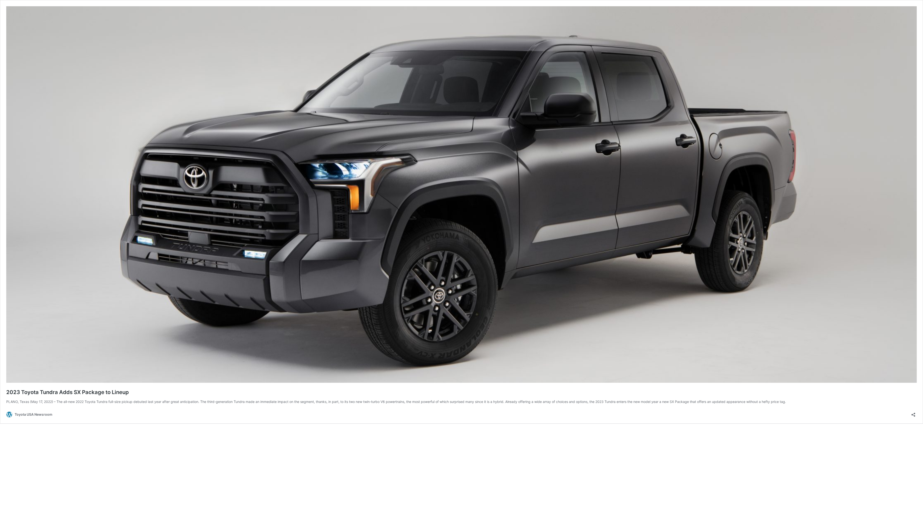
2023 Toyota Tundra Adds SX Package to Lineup (67, 392)
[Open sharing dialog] (913, 413)
